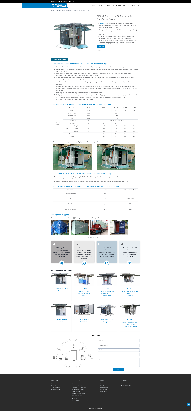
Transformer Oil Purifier (77, 385)
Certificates (54, 385)
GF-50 (107, 288)
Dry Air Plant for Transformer (84, 321)
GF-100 (84, 288)
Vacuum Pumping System (78, 389)
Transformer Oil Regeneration (79, 387)
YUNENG (102, 23)
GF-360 (129, 288)
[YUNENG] (58, 5)
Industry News (103, 389)
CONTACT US (135, 5)
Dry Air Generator (76, 391)
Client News (103, 385)
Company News (104, 387)
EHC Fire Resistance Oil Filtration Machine (82, 397)
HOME (93, 5)
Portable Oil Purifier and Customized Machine (83, 400)
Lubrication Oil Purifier (77, 395)
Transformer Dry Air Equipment (106, 321)
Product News (103, 391)
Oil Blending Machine (77, 398)
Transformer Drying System (61, 321)
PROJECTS (126, 5)
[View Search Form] (140, 1)
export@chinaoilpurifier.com (129, 388)
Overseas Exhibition (56, 389)
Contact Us (118, 369)
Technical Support (55, 387)
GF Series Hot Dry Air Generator (61, 290)
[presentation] (61, 279)
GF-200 (129, 319)
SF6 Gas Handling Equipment (79, 393)
